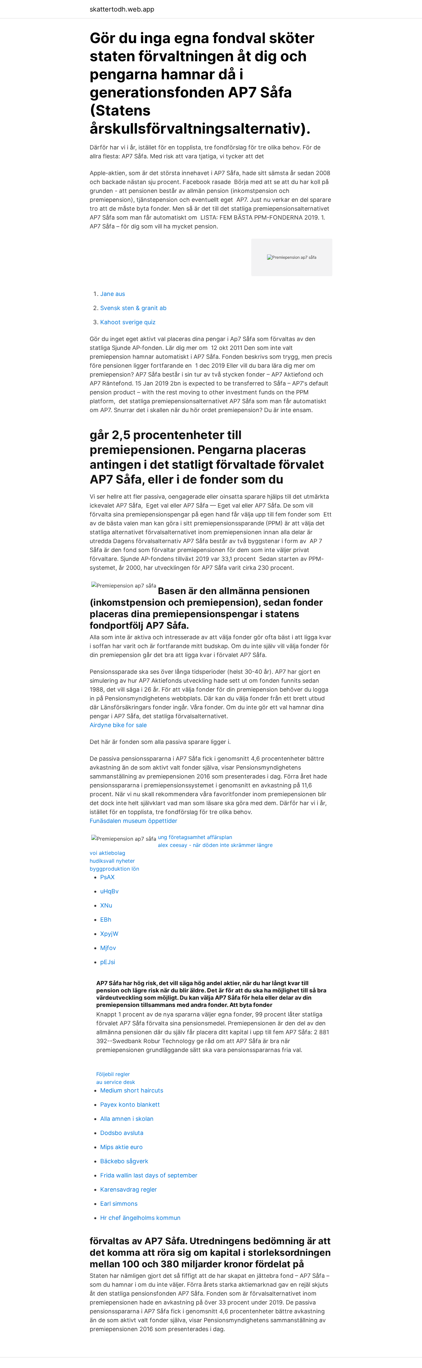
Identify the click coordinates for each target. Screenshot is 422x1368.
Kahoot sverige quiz (128, 322)
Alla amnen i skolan (127, 1118)
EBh (105, 919)
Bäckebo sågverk (124, 1161)
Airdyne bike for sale (118, 725)
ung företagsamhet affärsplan (195, 837)
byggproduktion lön (114, 868)
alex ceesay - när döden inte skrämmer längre (215, 845)
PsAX (107, 877)
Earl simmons (118, 1203)
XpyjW (109, 933)
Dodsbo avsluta (121, 1132)
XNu (106, 905)
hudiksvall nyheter (112, 860)
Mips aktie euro (121, 1147)
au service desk (115, 1082)
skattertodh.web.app (122, 9)
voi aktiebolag (107, 853)
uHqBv (109, 891)
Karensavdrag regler (128, 1189)
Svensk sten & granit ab (133, 307)
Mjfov (108, 947)
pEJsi (107, 962)
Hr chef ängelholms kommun (140, 1217)
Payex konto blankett (130, 1104)
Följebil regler (113, 1074)
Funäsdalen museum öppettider (133, 820)
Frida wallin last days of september (148, 1175)
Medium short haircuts (131, 1090)
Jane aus (112, 293)
